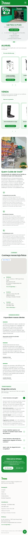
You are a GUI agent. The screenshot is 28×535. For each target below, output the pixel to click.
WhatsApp (9, 468)
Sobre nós (3, 494)
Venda (2, 492)
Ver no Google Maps (10, 286)
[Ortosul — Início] (5, 3)
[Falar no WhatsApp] (25, 532)
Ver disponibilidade (10, 126)
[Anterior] (12, 85)
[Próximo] (15, 85)
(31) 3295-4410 (19, 468)
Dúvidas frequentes (6, 498)
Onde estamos (4, 496)
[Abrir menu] (25, 2)
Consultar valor (10, 79)
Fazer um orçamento (8, 99)
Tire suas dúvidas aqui (8, 53)
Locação (3, 490)
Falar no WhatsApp (10, 307)
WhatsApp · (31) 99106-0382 (8, 504)
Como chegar (14, 30)
